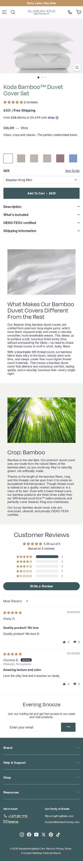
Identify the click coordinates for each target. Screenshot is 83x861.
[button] (13, 102)
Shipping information (19, 230)
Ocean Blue (73, 158)
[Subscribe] (68, 727)
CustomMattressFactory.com (62, 822)
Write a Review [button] (41, 586)
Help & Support (14, 762)
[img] (12, 612)
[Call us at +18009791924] (70, 12)
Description (12, 206)
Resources (11, 792)
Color (15, 128)
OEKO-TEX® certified (19, 222)
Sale (53, 3)
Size (41, 170)
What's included (15, 214)
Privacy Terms (63, 848)
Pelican (34, 158)
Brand (7, 747)
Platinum (47, 158)
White (8, 158)
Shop (7, 777)
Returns (50, 848)
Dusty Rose (60, 158)
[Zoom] (77, 67)
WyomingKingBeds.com (59, 816)
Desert (21, 158)
